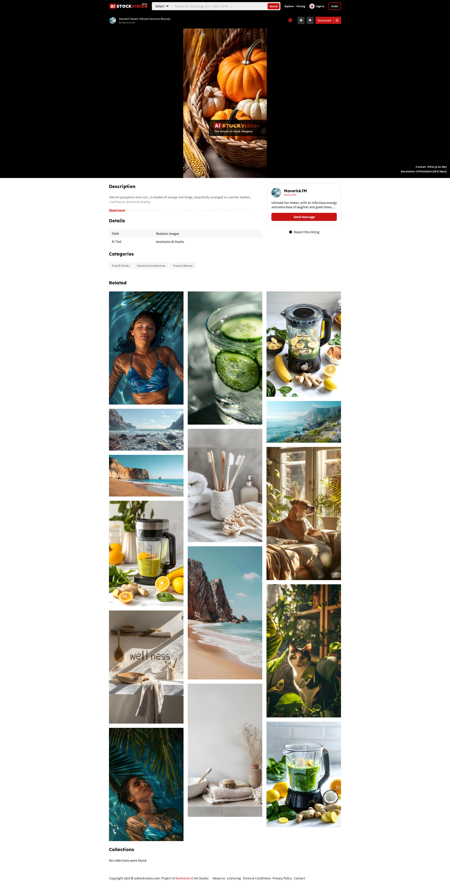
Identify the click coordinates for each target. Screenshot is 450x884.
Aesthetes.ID (185, 878)
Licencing (234, 878)
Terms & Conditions (257, 878)
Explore (289, 6)
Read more (117, 210)
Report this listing (304, 232)
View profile (290, 194)
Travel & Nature (183, 265)
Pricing (301, 6)
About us (219, 878)
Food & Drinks (120, 265)
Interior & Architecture (151, 265)
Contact (299, 878)
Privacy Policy (282, 878)
